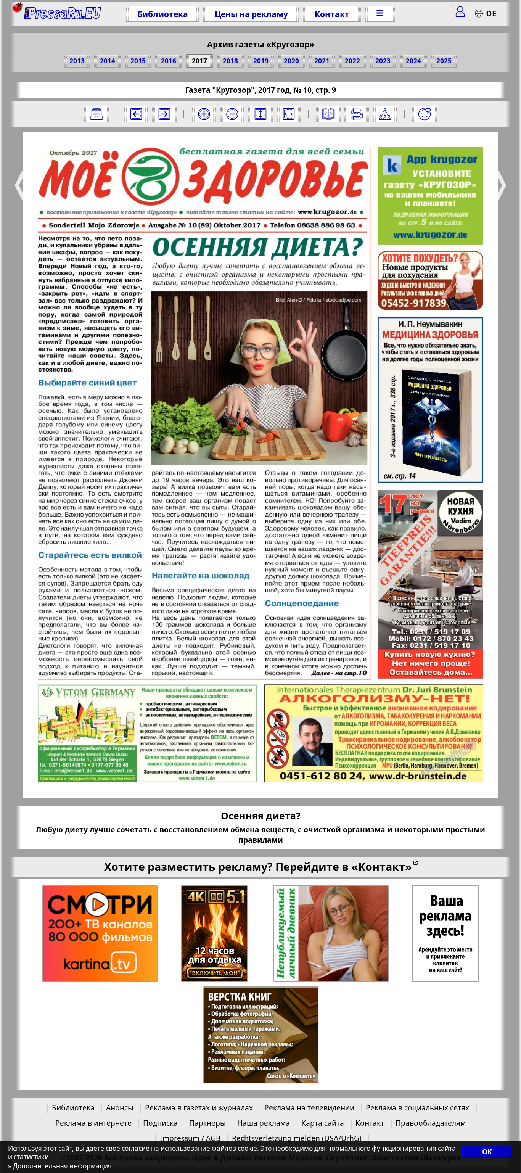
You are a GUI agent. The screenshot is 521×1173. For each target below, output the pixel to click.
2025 (444, 60)
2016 (168, 60)
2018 (230, 60)
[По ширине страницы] (289, 114)
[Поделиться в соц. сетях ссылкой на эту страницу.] (385, 114)
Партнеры (207, 1123)
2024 (413, 60)
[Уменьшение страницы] (232, 114)
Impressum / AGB (190, 1138)
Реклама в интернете (93, 1123)
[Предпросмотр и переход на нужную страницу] (328, 114)
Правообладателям (431, 1123)
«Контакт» (381, 866)
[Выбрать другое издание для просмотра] (96, 114)
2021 (322, 60)
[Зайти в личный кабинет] (460, 13)
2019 (261, 60)
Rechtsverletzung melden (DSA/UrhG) (297, 1138)
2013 (77, 60)
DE (491, 13)
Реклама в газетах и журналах (199, 1107)
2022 (352, 60)
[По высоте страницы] (260, 114)
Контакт (332, 13)
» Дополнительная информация (60, 1166)
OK (487, 1151)
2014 (107, 60)
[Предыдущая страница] (136, 114)
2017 (199, 60)
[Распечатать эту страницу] (356, 114)
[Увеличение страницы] (204, 114)
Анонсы (119, 1107)
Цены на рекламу (251, 13)
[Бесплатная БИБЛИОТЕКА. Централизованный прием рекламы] (63, 14)
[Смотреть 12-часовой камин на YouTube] (215, 934)
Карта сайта (322, 1123)
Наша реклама (263, 1123)
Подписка (160, 1123)
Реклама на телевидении (309, 1107)
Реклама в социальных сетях (417, 1107)
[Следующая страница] (164, 114)
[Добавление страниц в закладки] (424, 114)
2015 (138, 60)
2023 (383, 60)
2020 (291, 60)
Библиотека (162, 13)
